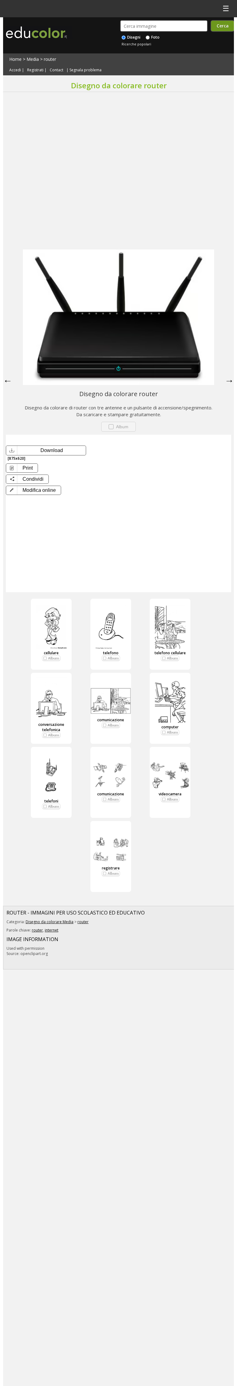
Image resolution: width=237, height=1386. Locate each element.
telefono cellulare (170, 652)
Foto (155, 37)
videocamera (170, 794)
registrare (111, 868)
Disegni (133, 37)
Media (33, 59)
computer (170, 727)
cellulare (51, 652)
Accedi (15, 70)
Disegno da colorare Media (49, 921)
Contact (56, 70)
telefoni (51, 801)
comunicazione (110, 719)
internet (51, 930)
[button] (33, 490)
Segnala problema (85, 70)
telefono (110, 652)
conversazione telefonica (51, 727)
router (50, 59)
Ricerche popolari (136, 44)
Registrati (35, 70)
